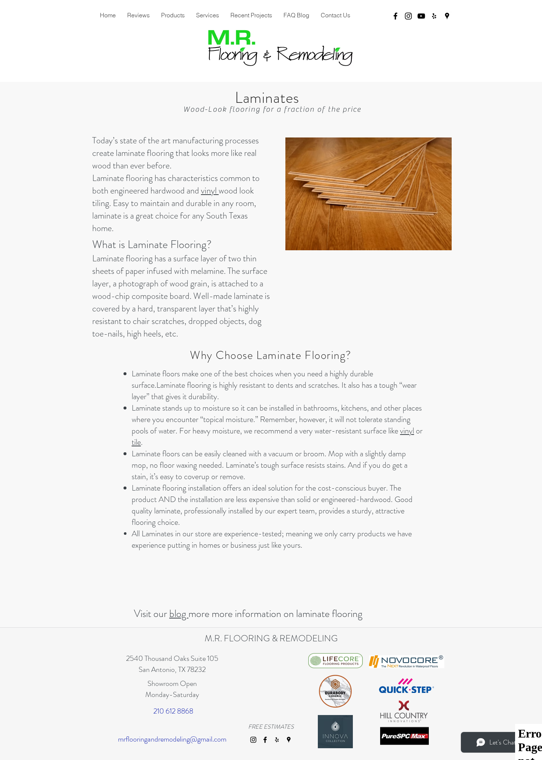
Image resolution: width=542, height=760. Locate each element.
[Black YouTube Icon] (421, 16)
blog (178, 613)
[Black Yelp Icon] (434, 16)
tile (136, 442)
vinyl (210, 190)
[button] (207, 15)
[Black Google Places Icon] (447, 16)
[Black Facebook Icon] (395, 16)
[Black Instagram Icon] (408, 16)
